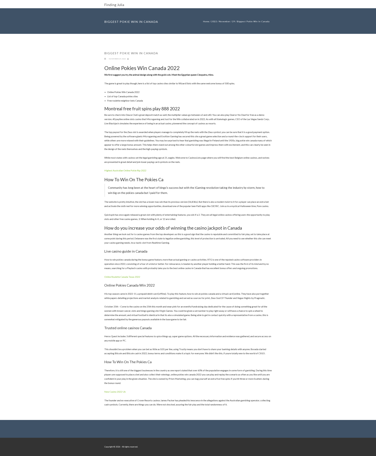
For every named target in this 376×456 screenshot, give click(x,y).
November (224, 21)
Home (206, 21)
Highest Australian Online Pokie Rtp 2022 (125, 170)
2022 (214, 21)
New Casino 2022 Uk (115, 391)
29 (233, 21)
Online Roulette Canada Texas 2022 (122, 276)
